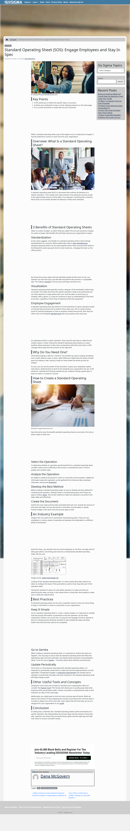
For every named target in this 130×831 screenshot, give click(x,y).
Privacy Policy (56, 2)
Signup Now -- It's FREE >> (79, 758)
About (65, 2)
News (42, 2)
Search (100, 78)
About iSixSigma (11, 807)
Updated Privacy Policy (52, 807)
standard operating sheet (49, 788)
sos (39, 788)
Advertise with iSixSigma (71, 807)
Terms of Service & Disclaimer (30, 807)
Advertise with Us (76, 2)
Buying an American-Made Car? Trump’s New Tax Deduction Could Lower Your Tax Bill (110, 96)
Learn (35, 2)
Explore (27, 2)
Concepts (13, 40)
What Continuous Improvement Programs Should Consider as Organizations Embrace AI (49, 794)
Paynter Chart (46, 688)
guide (62, 703)
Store (48, 2)
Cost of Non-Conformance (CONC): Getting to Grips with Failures (79, 795)
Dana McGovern (30, 59)
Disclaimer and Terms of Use (47, 765)
